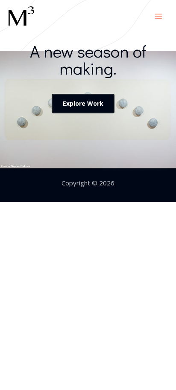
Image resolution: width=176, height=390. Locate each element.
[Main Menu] (159, 16)
